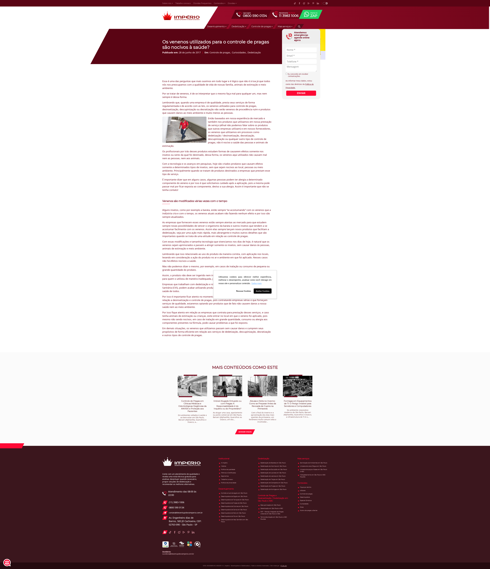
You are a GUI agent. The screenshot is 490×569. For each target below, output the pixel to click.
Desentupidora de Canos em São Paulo (234, 510)
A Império (224, 463)
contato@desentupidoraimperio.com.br (185, 512)
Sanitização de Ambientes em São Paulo (313, 463)
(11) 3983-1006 (176, 502)
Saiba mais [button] (256, 283)
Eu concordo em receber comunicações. (297, 75)
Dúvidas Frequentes (202, 3)
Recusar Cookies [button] (243, 291)
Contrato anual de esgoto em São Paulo (234, 493)
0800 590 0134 (176, 507)
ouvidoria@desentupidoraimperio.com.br (178, 554)
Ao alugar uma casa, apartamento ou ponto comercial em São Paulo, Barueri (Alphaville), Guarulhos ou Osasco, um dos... (227, 410)
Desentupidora (305, 497)
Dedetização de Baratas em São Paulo (273, 463)
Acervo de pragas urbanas (308, 510)
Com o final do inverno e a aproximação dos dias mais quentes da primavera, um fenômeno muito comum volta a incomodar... (262, 411)
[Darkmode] (324, 3)
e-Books (302, 490)
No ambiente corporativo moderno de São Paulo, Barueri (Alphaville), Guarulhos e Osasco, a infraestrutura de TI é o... (298, 409)
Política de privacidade (228, 483)
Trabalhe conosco (183, 3)
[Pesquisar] (299, 26)
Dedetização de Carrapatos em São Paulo (274, 483)
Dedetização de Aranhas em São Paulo (273, 466)
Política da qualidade (228, 469)
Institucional (223, 458)
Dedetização (238, 26)
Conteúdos (219, 3)
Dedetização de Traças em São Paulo (272, 479)
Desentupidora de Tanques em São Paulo (235, 500)
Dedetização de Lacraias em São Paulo (273, 473)
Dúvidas (231, 3)
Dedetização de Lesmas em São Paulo (273, 476)
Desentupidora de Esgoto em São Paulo (234, 496)
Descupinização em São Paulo (270, 505)
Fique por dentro (305, 487)
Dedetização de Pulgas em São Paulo (272, 486)
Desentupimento (216, 26)
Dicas (302, 507)
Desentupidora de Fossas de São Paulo (234, 503)
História (223, 466)
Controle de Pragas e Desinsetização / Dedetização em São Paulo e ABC (273, 498)
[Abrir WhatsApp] (483, 562)
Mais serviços (284, 26)
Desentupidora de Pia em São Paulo (233, 516)
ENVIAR (301, 93)
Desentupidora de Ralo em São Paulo (233, 513)
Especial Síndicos (306, 500)
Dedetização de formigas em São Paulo (273, 489)
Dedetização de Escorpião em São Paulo (273, 469)
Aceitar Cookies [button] (263, 291)
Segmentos (225, 476)
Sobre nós (166, 3)
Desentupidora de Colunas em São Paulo (234, 506)
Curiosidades (239, 52)
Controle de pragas (261, 26)
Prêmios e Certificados (228, 473)
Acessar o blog (245, 432)
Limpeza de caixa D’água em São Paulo (313, 466)
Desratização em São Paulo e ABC (271, 508)
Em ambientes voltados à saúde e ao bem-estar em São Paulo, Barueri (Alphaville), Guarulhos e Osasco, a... (192, 411)
